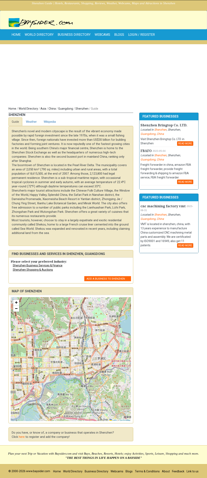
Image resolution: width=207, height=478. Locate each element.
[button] (16, 303)
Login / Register (141, 35)
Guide (15, 121)
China (52, 108)
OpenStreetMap (124, 420)
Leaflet (114, 420)
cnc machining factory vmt (163, 206)
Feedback (178, 471)
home (16, 35)
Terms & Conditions (147, 471)
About (166, 471)
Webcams (102, 35)
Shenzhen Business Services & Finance (37, 265)
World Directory (39, 35)
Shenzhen (82, 108)
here (22, 437)
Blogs (119, 35)
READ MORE (185, 143)
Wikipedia (50, 121)
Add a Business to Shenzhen (106, 278)
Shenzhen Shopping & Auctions (33, 269)
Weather (31, 121)
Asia (43, 108)
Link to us (193, 471)
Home (12, 108)
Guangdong (65, 108)
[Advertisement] (103, 76)
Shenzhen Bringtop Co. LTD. (163, 125)
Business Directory (74, 35)
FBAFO (146, 151)
